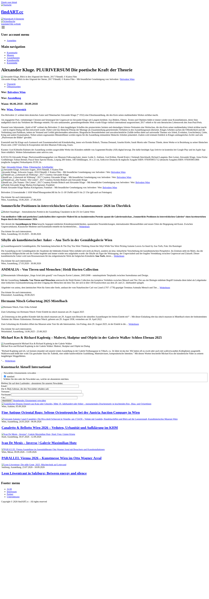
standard (10, 376)
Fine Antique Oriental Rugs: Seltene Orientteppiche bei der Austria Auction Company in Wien (71, 412)
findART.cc (12, 11)
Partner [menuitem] (10, 494)
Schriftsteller (47, 167)
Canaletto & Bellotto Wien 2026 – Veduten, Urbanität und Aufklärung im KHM (60, 427)
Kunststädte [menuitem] (12, 63)
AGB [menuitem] (9, 489)
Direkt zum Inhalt (9, 2)
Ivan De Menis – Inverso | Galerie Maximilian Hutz (39, 443)
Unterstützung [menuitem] (13, 497)
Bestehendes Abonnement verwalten (29, 400)
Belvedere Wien (127, 79)
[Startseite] (6, 5)
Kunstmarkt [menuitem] (12, 52)
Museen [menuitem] (10, 55)
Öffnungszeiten (14, 86)
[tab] (107, 84)
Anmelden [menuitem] (11, 40)
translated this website (11, 24)
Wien (10, 109)
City (3, 397)
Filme (25, 167)
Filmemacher (35, 167)
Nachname (6, 394)
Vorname (5, 391)
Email (3, 386)
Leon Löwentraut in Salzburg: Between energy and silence (44, 473)
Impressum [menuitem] (12, 491)
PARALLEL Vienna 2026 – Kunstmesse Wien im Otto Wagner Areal (52, 458)
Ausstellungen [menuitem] (13, 58)
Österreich (20, 109)
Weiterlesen (84, 226)
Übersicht (11, 84)
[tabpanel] (104, 140)
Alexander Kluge (14, 167)
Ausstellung (14, 97)
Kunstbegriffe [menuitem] (13, 60)
